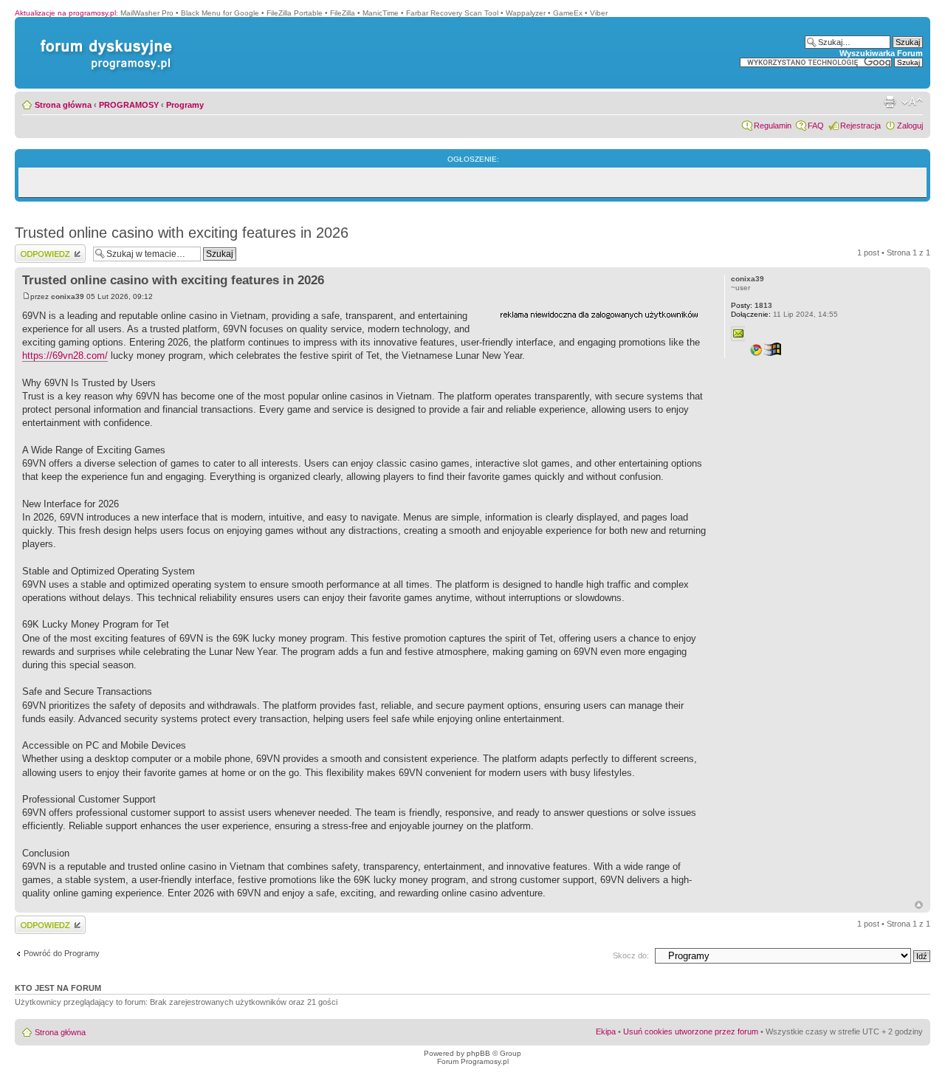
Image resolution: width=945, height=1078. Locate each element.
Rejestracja (860, 125)
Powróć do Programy (62, 953)
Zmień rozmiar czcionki (912, 102)
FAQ (816, 125)
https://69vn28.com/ (65, 355)
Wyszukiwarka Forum (881, 53)
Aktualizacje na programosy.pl (65, 13)
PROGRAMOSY (129, 104)
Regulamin (772, 125)
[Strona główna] (103, 39)
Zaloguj (910, 125)
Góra (919, 905)
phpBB (478, 1053)
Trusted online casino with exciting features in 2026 (181, 232)
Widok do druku (890, 102)
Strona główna (63, 104)
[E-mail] (738, 333)
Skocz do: (631, 955)
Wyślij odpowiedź (45, 248)
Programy (185, 104)
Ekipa (606, 1031)
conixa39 (67, 296)
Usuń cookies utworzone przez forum (690, 1031)
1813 (751, 305)
